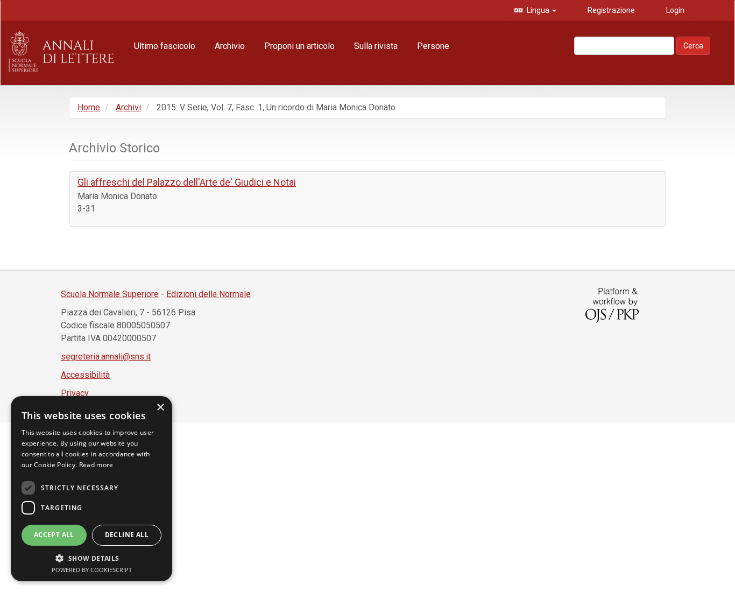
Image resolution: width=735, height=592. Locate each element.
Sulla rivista (376, 46)
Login (674, 10)
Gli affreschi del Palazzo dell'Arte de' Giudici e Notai (186, 182)
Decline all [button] (127, 534)
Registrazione (610, 10)
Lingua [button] (538, 10)
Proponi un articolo (299, 46)
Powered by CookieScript (92, 570)
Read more (96, 464)
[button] (91, 558)
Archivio (230, 46)
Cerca (693, 45)
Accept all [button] (54, 534)
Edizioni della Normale (208, 294)
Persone (433, 46)
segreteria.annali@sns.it (106, 356)
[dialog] (91, 488)
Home (88, 107)
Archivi (128, 107)
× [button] (160, 408)
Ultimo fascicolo (164, 46)
